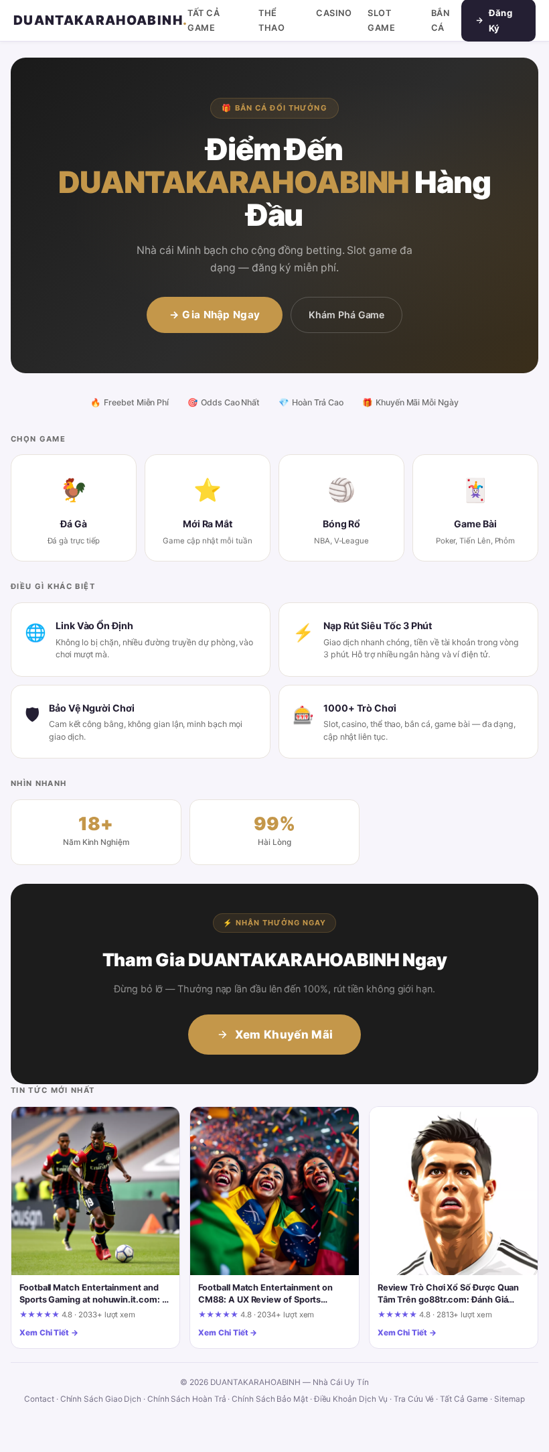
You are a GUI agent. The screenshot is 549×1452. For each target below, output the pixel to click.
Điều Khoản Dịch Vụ (351, 1399)
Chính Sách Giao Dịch (101, 1399)
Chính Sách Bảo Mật (270, 1399)
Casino (333, 13)
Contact (39, 1399)
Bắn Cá (440, 20)
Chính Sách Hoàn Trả (186, 1399)
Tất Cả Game (203, 20)
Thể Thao (271, 20)
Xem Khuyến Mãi (284, 1034)
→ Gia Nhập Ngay (214, 314)
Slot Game (381, 20)
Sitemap (509, 1399)
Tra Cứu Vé (414, 1399)
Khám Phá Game (346, 314)
